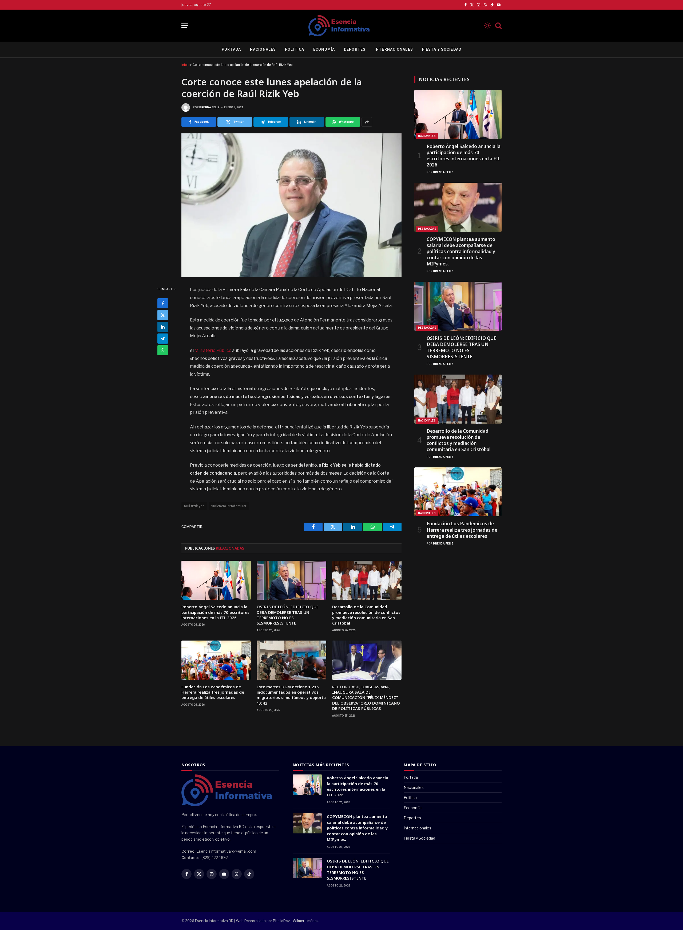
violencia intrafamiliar (228, 506)
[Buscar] (498, 26)
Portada (231, 49)
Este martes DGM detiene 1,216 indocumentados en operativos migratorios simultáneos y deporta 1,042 (291, 695)
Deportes (355, 49)
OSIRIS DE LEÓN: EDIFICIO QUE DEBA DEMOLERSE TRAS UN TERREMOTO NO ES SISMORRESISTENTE (288, 615)
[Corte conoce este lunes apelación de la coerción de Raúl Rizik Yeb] (291, 205)
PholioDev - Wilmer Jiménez (295, 921)
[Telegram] (162, 338)
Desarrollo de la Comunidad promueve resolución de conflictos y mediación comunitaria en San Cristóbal (366, 615)
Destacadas (427, 228)
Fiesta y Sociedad (441, 49)
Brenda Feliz (209, 107)
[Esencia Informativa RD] (341, 25)
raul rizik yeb (194, 506)
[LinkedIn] (162, 327)
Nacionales (263, 49)
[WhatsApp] (162, 350)
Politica (294, 49)
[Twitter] (162, 315)
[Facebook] (162, 303)
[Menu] (184, 26)
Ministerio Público (213, 350)
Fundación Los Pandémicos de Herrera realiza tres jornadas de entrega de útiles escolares (212, 692)
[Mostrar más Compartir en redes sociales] (367, 122)
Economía (324, 49)
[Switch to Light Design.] (487, 25)
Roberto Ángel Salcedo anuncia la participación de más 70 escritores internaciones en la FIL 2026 (215, 612)
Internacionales (394, 49)
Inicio (185, 65)
